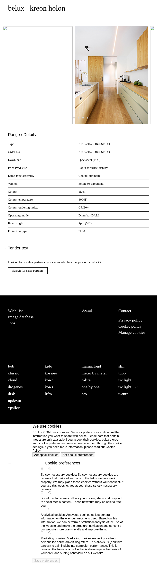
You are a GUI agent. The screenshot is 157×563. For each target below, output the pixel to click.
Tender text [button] (18, 248)
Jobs (11, 323)
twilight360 (128, 387)
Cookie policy (130, 326)
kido (48, 366)
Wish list (15, 310)
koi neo (51, 373)
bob (11, 366)
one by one (91, 387)
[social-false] (51, 493)
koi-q (49, 380)
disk (11, 394)
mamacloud (91, 366)
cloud (12, 380)
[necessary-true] (44, 469)
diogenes (15, 387)
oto (84, 394)
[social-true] (44, 493)
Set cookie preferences (78, 455)
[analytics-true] (44, 509)
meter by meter (94, 373)
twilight (124, 380)
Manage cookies (131, 332)
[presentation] (11, 76)
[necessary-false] (51, 469)
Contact (124, 310)
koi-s (49, 387)
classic (13, 373)
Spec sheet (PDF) (89, 159)
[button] (69, 118)
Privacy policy (130, 320)
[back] (9, 463)
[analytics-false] (51, 509)
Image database (21, 317)
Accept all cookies (46, 455)
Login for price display (93, 167)
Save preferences (46, 560)
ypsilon (14, 407)
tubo (122, 373)
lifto (48, 394)
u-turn (123, 394)
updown (14, 400)
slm (121, 366)
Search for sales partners (27, 270)
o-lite (86, 380)
